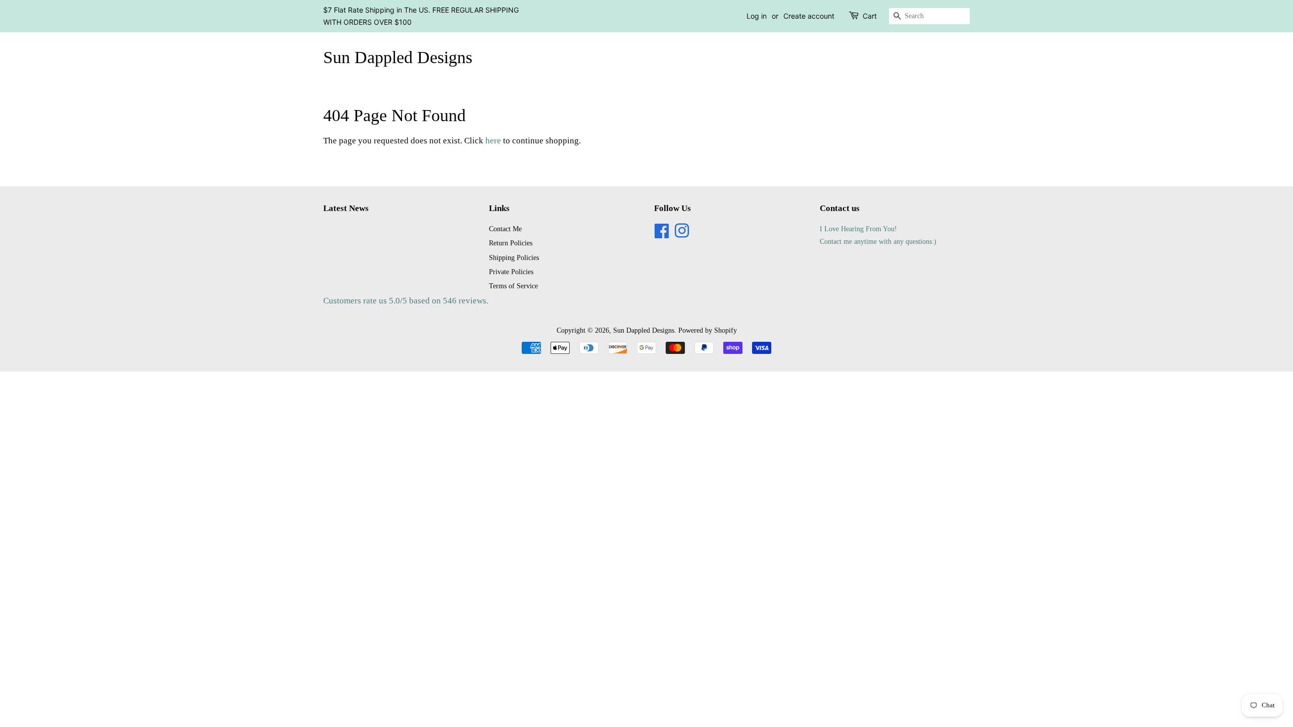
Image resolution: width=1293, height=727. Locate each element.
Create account (808, 16)
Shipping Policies (514, 257)
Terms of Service (513, 286)
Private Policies (511, 272)
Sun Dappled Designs (397, 57)
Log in (757, 16)
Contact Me (505, 229)
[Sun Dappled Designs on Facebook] (661, 234)
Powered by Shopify (707, 330)
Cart (870, 16)
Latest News (346, 208)
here (493, 140)
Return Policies (510, 243)
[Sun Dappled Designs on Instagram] (681, 234)
